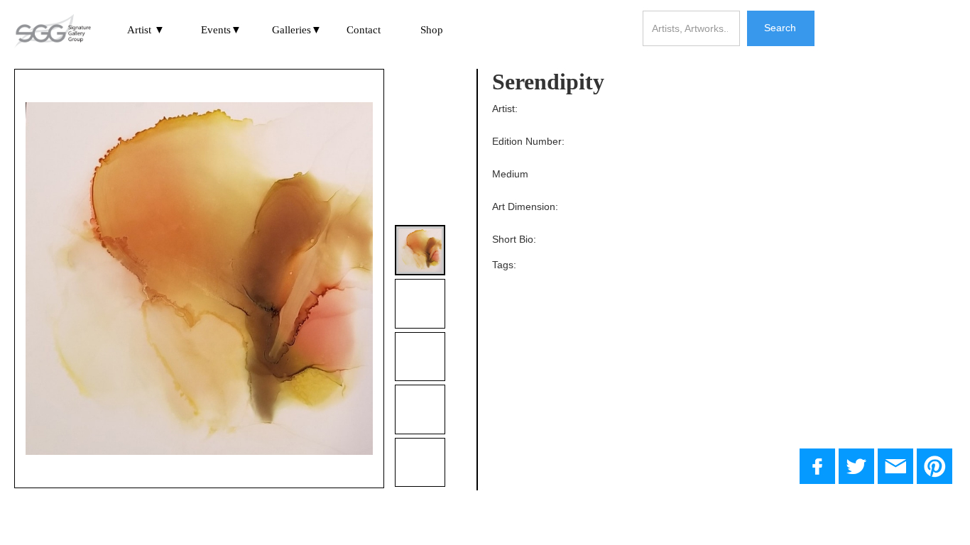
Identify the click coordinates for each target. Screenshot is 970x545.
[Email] (895, 466)
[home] (52, 32)
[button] (146, 31)
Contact (364, 29)
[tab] (420, 250)
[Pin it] (934, 466)
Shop (431, 29)
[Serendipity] (856, 466)
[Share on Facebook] (817, 466)
